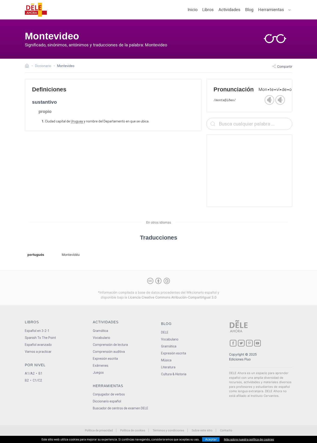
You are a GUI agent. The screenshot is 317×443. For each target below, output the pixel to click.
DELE (164, 332)
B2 (27, 380)
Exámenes (100, 365)
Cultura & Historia (173, 374)
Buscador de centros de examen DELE (120, 408)
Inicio (192, 9)
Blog (249, 9)
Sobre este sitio (202, 430)
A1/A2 (30, 373)
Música (166, 360)
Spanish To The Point (40, 338)
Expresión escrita (105, 358)
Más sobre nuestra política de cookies (249, 439)
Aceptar (211, 439)
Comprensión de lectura (110, 345)
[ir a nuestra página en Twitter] (241, 343)
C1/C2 (37, 380)
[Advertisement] (249, 170)
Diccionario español (107, 401)
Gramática (100, 331)
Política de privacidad (99, 430)
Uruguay (77, 121)
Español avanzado (38, 345)
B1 (40, 373)
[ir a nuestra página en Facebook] (233, 343)
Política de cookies (132, 430)
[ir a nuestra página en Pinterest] (249, 343)
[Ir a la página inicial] (28, 66)
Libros (208, 9)
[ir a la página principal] (36, 9)
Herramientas (271, 9)
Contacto (226, 430)
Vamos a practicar (38, 351)
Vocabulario (101, 338)
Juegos (98, 372)
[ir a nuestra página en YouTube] (257, 343)
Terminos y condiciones (168, 430)
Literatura (168, 367)
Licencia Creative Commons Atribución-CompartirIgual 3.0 (172, 297)
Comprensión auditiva (109, 351)
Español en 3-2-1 (37, 331)
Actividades (229, 9)
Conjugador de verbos (109, 394)
